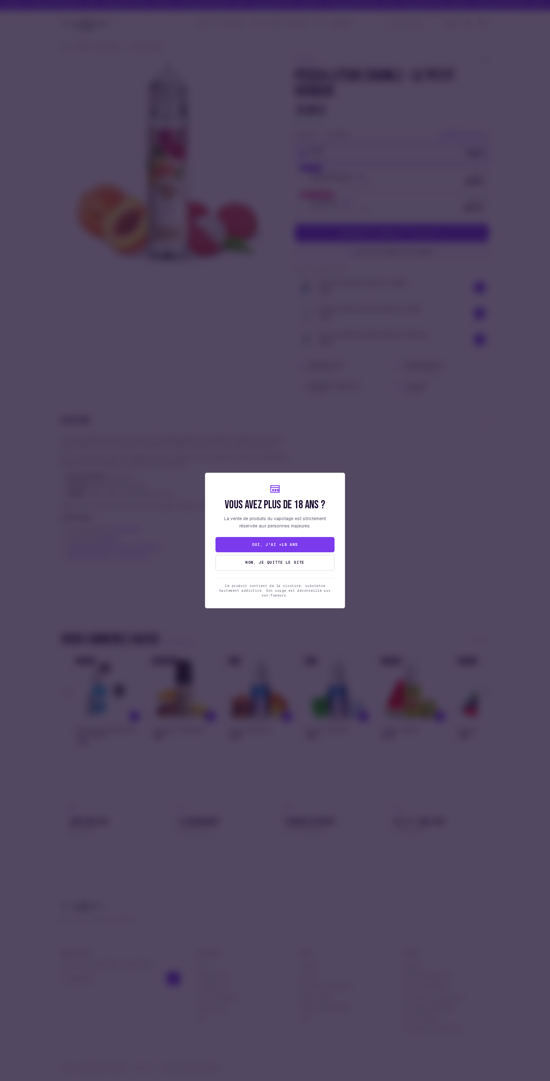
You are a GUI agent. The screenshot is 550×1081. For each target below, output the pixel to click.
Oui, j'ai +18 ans (275, 544)
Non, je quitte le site (275, 562)
